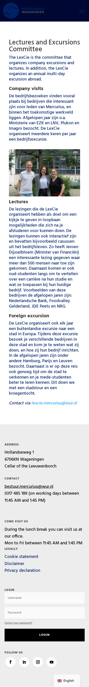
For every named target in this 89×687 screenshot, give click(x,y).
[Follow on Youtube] (52, 662)
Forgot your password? (18, 623)
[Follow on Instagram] (38, 662)
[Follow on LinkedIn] (24, 662)
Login (44, 635)
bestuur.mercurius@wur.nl (29, 486)
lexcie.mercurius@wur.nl (54, 403)
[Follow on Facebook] (10, 662)
